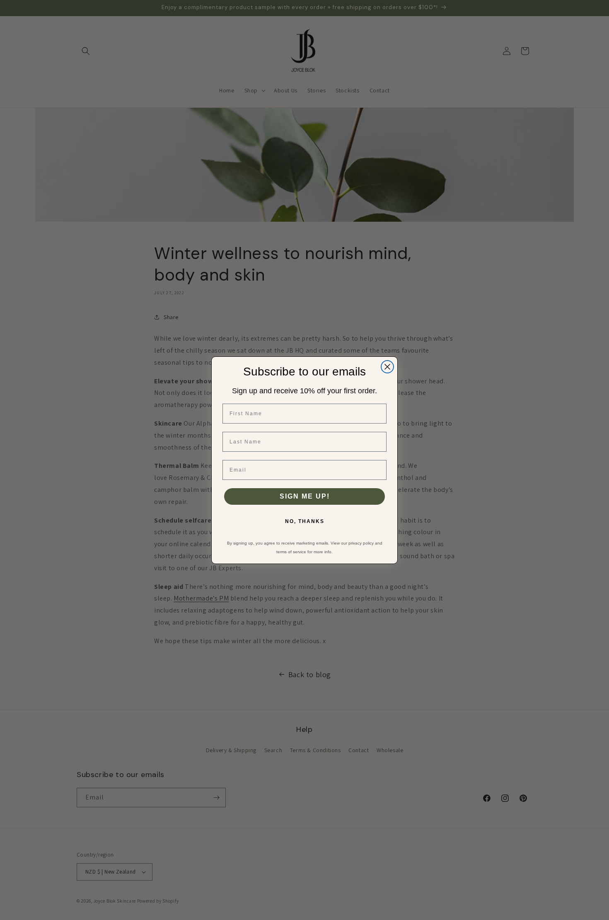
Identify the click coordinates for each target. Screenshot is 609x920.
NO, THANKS (304, 521)
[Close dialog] (387, 367)
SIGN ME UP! (305, 496)
